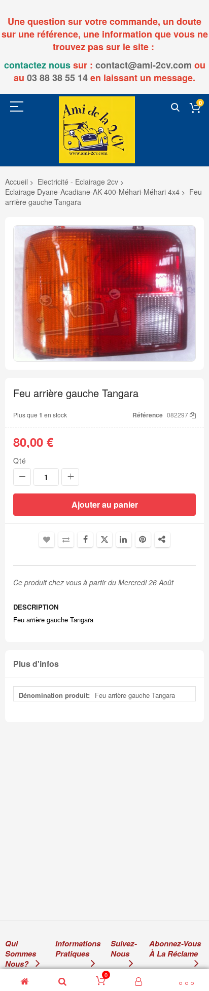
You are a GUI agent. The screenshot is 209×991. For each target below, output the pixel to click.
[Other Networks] (162, 539)
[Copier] (193, 414)
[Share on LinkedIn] (123, 539)
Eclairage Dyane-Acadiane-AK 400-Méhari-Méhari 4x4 (92, 192)
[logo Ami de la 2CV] (97, 129)
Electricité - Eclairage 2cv (78, 181)
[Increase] (70, 477)
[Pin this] (143, 539)
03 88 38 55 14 (57, 77)
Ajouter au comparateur (66, 539)
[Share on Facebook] (85, 539)
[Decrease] (22, 477)
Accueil (16, 181)
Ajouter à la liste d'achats (46, 539)
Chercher (175, 108)
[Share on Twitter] (104, 539)
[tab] (104, 664)
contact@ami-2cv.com (143, 65)
